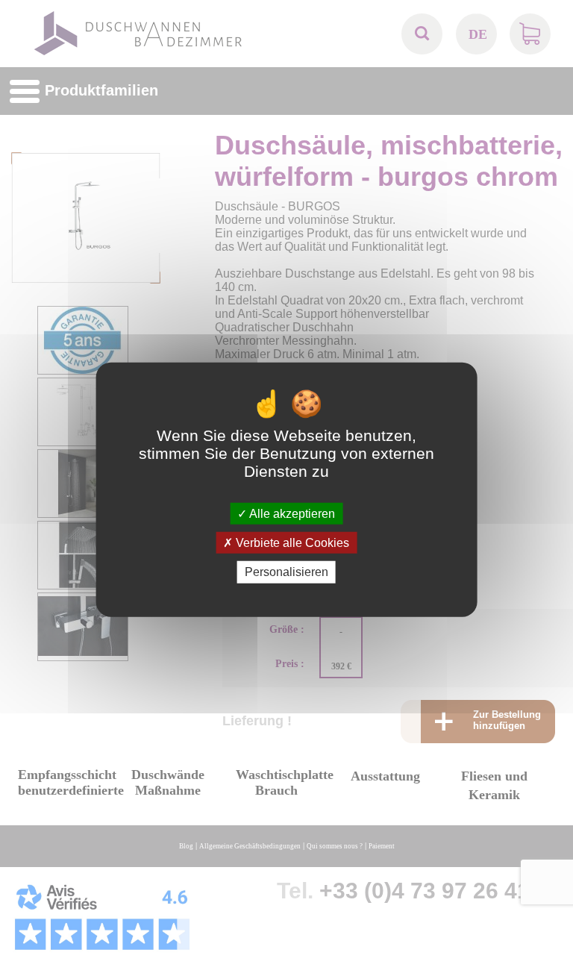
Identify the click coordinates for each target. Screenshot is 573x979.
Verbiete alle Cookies (291, 543)
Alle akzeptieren (291, 513)
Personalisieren (286, 572)
